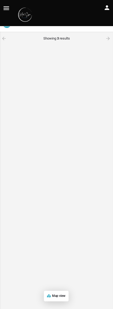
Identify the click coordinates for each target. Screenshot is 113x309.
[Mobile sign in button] (107, 7)
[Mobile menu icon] (6, 8)
